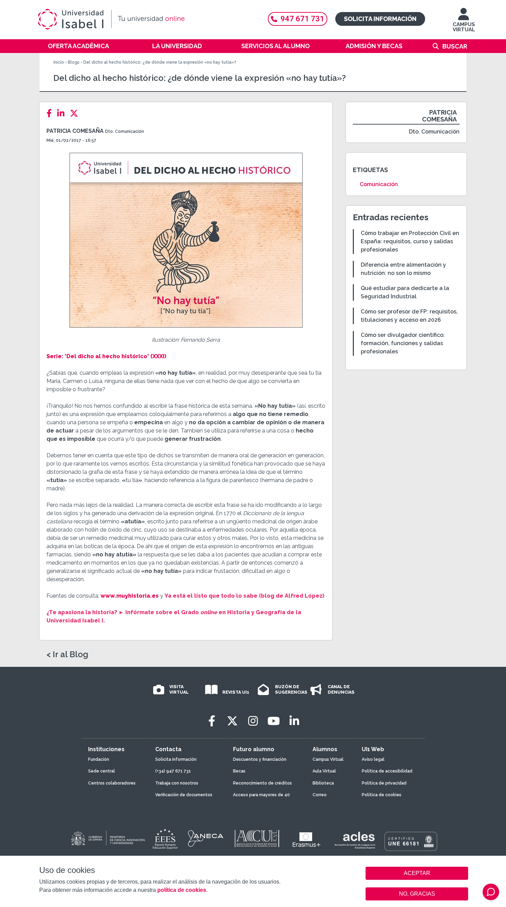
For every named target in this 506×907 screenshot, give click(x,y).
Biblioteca (323, 783)
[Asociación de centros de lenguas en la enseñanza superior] (354, 840)
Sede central (101, 771)
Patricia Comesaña (75, 131)
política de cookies (181, 890)
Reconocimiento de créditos (262, 783)
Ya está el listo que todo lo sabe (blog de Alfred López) (244, 596)
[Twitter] (76, 113)
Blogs (74, 62)
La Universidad (177, 46)
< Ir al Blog (67, 654)
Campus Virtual (328, 759)
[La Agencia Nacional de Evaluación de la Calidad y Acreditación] (205, 838)
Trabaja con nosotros (176, 783)
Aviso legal (373, 759)
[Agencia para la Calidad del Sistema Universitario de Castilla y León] (257, 838)
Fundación (98, 759)
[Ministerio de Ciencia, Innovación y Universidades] (107, 838)
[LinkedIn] (62, 113)
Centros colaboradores (112, 783)
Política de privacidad (384, 783)
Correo (320, 794)
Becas (239, 771)
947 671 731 (302, 18)
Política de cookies (381, 794)
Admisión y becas (374, 46)
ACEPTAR (416, 873)
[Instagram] (253, 721)
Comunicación (379, 184)
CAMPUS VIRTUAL (464, 27)
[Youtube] (273, 721)
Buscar (454, 46)
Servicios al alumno (275, 46)
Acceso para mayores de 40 (261, 794)
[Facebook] (51, 113)
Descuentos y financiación (259, 759)
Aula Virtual (324, 771)
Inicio (58, 62)
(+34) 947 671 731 (173, 771)
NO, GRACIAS (417, 894)
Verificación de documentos (183, 794)
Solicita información (380, 18)
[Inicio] (144, 19)
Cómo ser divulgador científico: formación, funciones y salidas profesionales (403, 343)
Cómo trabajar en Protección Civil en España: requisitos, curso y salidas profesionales (410, 241)
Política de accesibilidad (387, 771)
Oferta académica (78, 46)
